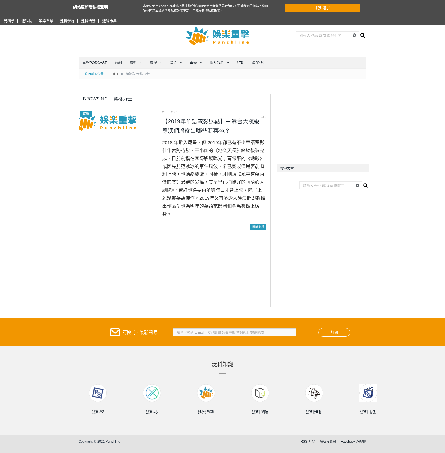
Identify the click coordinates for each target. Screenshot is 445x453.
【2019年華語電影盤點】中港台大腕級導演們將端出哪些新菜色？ (211, 126)
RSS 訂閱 (308, 441)
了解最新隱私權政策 (206, 11)
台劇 (118, 62)
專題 (193, 62)
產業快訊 (259, 62)
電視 (153, 62)
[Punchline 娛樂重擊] (217, 35)
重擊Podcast (94, 62)
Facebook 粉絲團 (353, 441)
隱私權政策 (328, 441)
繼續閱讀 (258, 227)
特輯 (240, 62)
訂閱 (334, 332)
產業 (173, 62)
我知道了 (322, 8)
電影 (133, 62)
